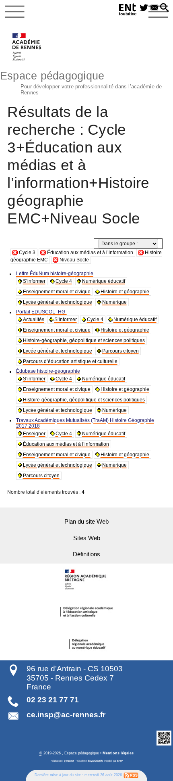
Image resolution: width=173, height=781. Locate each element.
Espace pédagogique (81, 82)
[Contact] (154, 8)
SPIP (120, 761)
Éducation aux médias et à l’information (90, 252)
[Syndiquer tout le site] (131, 775)
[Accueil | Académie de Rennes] (86, 580)
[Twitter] (144, 8)
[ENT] (128, 10)
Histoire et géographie (125, 291)
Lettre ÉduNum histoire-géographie (54, 273)
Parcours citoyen (120, 351)
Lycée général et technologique (57, 302)
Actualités (33, 319)
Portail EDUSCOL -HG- (41, 312)
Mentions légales (118, 753)
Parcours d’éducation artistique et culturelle (70, 361)
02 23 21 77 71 (53, 699)
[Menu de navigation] (14, 11)
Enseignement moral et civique (57, 291)
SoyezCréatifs (95, 761)
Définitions (86, 554)
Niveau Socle (74, 260)
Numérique (114, 302)
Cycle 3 (27, 252)
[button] (164, 8)
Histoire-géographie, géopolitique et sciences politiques (84, 340)
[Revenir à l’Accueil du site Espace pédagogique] (27, 47)
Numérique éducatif (103, 281)
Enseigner (34, 433)
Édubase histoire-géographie (48, 371)
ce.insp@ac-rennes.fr (66, 714)
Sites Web (86, 538)
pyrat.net (69, 761)
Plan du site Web (86, 521)
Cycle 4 (64, 281)
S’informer (34, 281)
